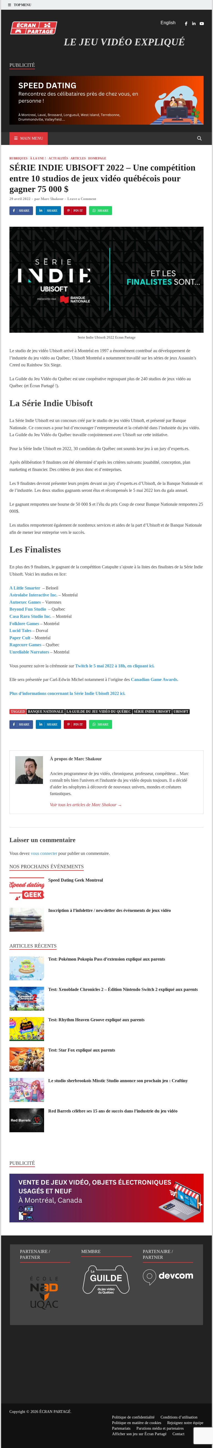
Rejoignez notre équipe (185, 1423)
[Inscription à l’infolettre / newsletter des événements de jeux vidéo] (26, 911)
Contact (178, 1434)
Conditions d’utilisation (179, 1417)
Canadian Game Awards (154, 679)
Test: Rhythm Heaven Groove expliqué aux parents (96, 1019)
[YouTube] (201, 23)
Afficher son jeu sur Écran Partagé (139, 1434)
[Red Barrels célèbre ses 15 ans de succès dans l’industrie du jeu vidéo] (26, 1111)
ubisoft (181, 712)
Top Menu (22, 5)
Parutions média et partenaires (160, 1428)
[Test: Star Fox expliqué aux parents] (26, 1050)
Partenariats (121, 1428)
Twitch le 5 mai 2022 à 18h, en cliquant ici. (114, 665)
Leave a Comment (81, 199)
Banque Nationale (46, 712)
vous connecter (44, 853)
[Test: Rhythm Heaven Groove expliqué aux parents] (26, 1020)
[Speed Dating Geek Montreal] (26, 880)
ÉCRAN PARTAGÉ (55, 1412)
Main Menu (31, 138)
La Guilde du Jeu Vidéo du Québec (99, 712)
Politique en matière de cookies (136, 1423)
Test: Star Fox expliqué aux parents (81, 1050)
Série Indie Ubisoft (152, 712)
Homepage (97, 158)
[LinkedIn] (194, 23)
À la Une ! (38, 158)
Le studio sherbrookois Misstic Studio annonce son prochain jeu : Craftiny (118, 1080)
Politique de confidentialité (133, 1417)
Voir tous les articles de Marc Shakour (86, 804)
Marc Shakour (52, 199)
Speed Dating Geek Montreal (75, 880)
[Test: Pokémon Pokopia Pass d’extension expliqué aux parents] (26, 959)
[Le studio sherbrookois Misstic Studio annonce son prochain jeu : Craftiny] (26, 1081)
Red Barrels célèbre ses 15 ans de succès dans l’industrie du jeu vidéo (113, 1111)
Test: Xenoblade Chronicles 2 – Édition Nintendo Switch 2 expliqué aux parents (123, 989)
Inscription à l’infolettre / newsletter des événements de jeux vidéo (109, 910)
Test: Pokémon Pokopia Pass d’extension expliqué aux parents (106, 959)
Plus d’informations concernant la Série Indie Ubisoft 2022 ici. (67, 693)
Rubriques (18, 158)
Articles (78, 158)
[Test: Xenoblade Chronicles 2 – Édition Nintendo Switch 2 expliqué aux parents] (26, 990)
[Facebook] (186, 23)
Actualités (58, 158)
